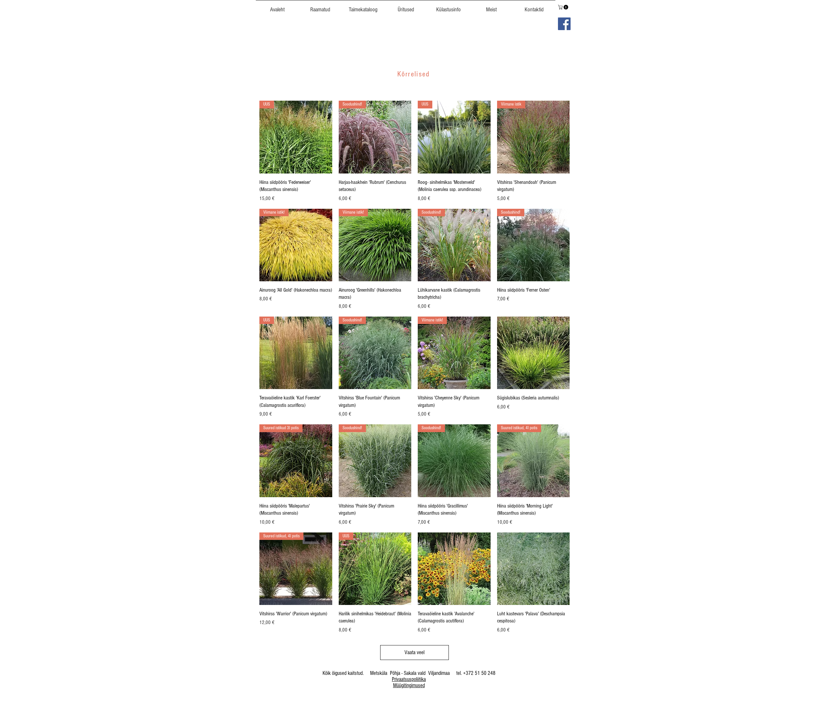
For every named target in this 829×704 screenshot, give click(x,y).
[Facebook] (564, 23)
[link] (563, 7)
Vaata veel (414, 652)
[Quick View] (533, 353)
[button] (363, 6)
